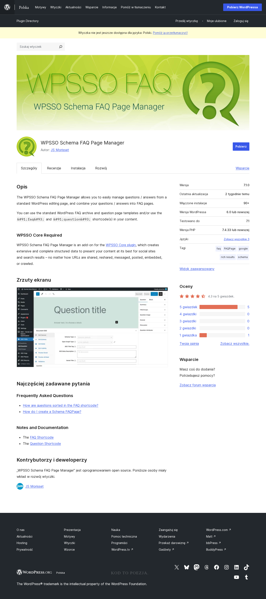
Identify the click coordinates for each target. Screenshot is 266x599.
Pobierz (241, 146)
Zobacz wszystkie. (234, 343)
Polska (60, 572)
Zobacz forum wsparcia (198, 385)
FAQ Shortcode (42, 437)
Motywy (69, 536)
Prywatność (25, 549)
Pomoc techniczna (124, 536)
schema (243, 257)
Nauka (115, 530)
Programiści (119, 543)
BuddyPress (216, 549)
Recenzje (54, 168)
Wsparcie (242, 168)
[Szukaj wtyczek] (61, 47)
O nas (21, 530)
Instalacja (78, 168)
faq (219, 248)
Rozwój (101, 168)
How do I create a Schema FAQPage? (52, 412)
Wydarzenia (167, 536)
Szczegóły (29, 168)
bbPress (213, 543)
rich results (228, 257)
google (243, 248)
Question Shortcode (45, 443)
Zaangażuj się (168, 530)
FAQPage (229, 248)
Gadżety (166, 549)
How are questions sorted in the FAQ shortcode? (60, 405)
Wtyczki (69, 543)
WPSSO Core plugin (121, 245)
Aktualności (24, 536)
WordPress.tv (122, 549)
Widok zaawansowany (197, 269)
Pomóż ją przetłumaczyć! (170, 32)
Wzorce (69, 549)
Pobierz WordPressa (242, 7)
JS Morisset (60, 150)
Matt (211, 536)
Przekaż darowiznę (174, 543)
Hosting (22, 543)
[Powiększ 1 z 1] (162, 293)
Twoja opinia (189, 343)
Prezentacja (72, 530)
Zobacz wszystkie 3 (236, 239)
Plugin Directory (28, 21)
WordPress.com (218, 530)
